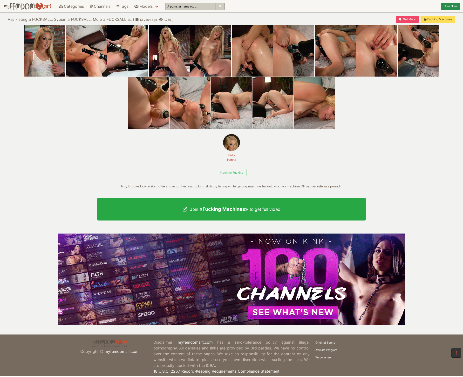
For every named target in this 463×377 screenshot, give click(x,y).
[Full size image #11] (190, 103)
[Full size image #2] (127, 51)
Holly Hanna (231, 157)
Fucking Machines (439, 19)
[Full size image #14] (314, 103)
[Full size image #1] (86, 51)
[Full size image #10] (148, 103)
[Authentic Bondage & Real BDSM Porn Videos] (231, 323)
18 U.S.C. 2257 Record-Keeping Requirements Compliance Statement (216, 371)
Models (146, 6)
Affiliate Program (326, 350)
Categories (74, 6)
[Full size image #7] (335, 51)
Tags (124, 6)
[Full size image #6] (293, 51)
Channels (102, 6)
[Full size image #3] (169, 51)
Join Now (450, 6)
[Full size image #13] (272, 103)
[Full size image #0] (44, 51)
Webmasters (323, 357)
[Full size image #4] (210, 51)
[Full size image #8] (376, 51)
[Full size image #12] (231, 103)
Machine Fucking (231, 172)
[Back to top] (456, 353)
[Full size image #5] (252, 51)
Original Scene (325, 342)
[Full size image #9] (418, 51)
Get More (409, 19)
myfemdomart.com (122, 351)
